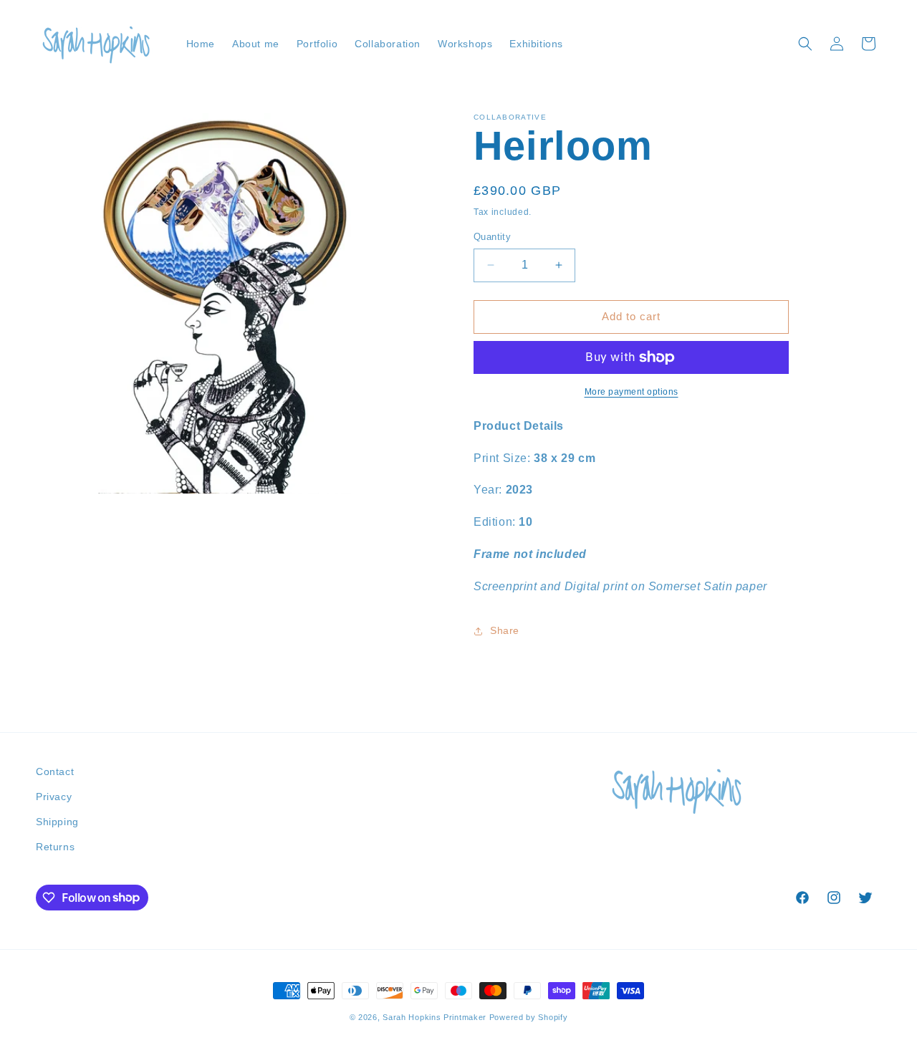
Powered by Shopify (528, 1017)
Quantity (492, 236)
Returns (55, 846)
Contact (55, 771)
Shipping (57, 821)
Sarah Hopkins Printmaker (434, 1017)
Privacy (54, 796)
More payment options (631, 392)
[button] (805, 43)
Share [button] (504, 630)
